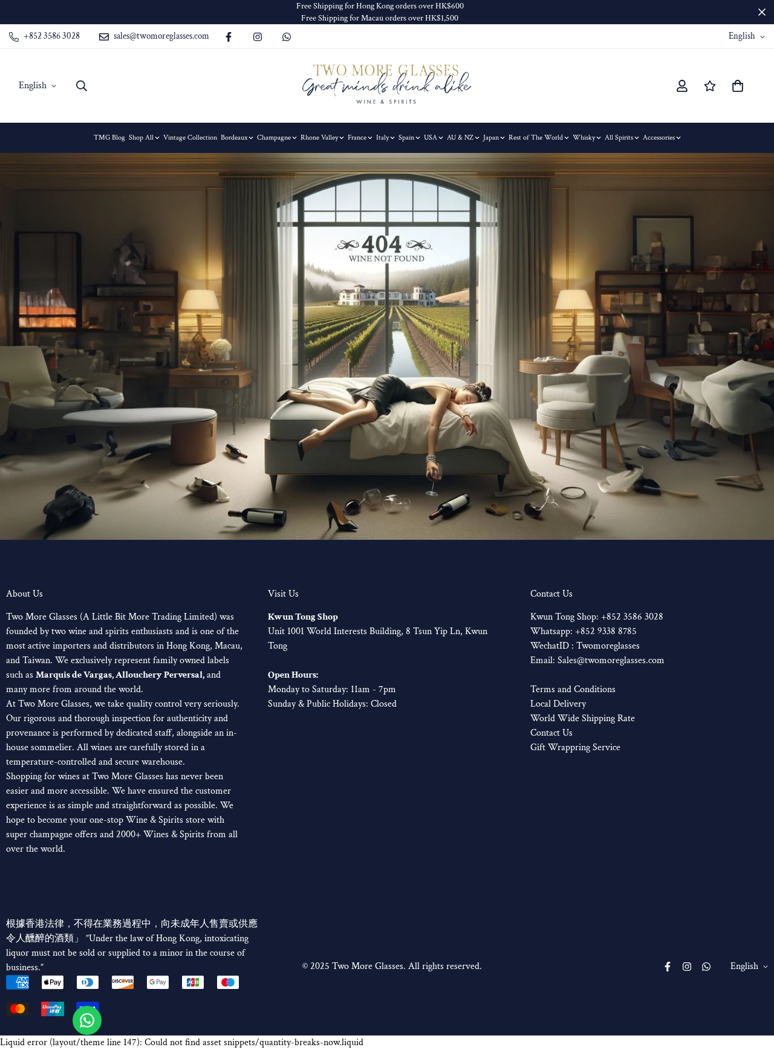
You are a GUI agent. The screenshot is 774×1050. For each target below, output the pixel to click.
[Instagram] (257, 37)
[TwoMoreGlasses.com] (387, 86)
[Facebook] (228, 37)
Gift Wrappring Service (575, 747)
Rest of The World (536, 137)
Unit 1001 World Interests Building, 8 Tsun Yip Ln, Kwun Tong (377, 631)
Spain (406, 137)
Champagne (274, 137)
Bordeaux (234, 137)
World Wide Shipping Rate (582, 718)
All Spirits (619, 137)
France (357, 137)
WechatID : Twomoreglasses (585, 646)
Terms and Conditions (573, 689)
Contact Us (551, 733)
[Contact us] (87, 1020)
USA (430, 137)
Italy (382, 137)
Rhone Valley (319, 137)
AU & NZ (460, 137)
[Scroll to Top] (750, 984)
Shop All (141, 137)
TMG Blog (109, 137)
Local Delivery (558, 704)
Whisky (584, 137)
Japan (491, 137)
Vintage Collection (190, 137)
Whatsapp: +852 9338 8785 (583, 631)
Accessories (659, 137)
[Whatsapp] (286, 37)
